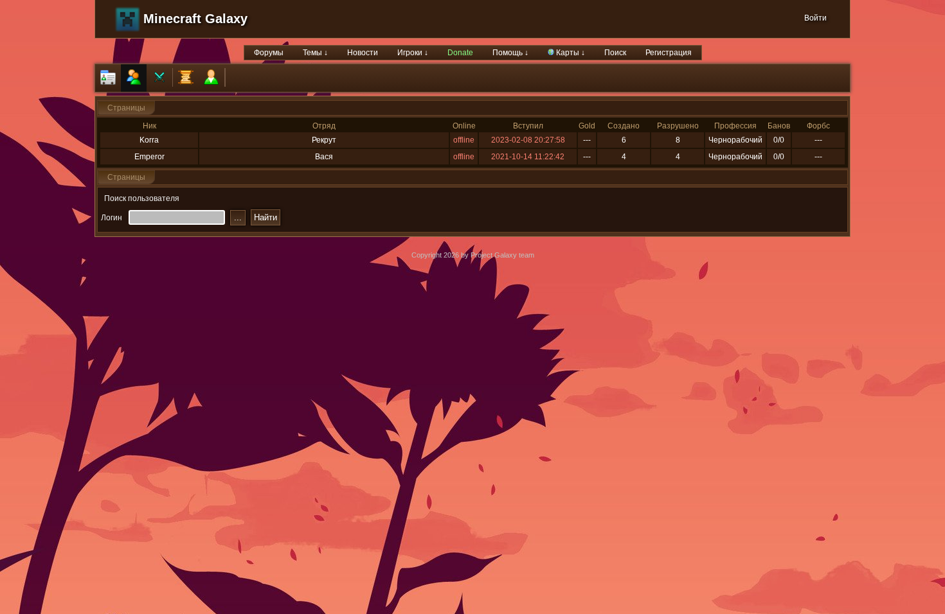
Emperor (149, 156)
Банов (779, 125)
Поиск (615, 52)
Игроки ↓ (412, 52)
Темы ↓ (315, 52)
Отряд (324, 125)
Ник (149, 125)
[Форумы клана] (186, 78)
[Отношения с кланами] (159, 78)
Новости (362, 52)
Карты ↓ (569, 52)
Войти (815, 17)
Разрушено (678, 125)
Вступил (528, 125)
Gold (587, 125)
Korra (149, 140)
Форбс (818, 125)
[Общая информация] (108, 78)
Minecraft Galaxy (195, 19)
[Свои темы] (211, 78)
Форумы (269, 52)
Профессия (735, 125)
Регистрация (668, 52)
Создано (624, 125)
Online (464, 125)
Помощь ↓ (510, 52)
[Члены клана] (134, 78)
